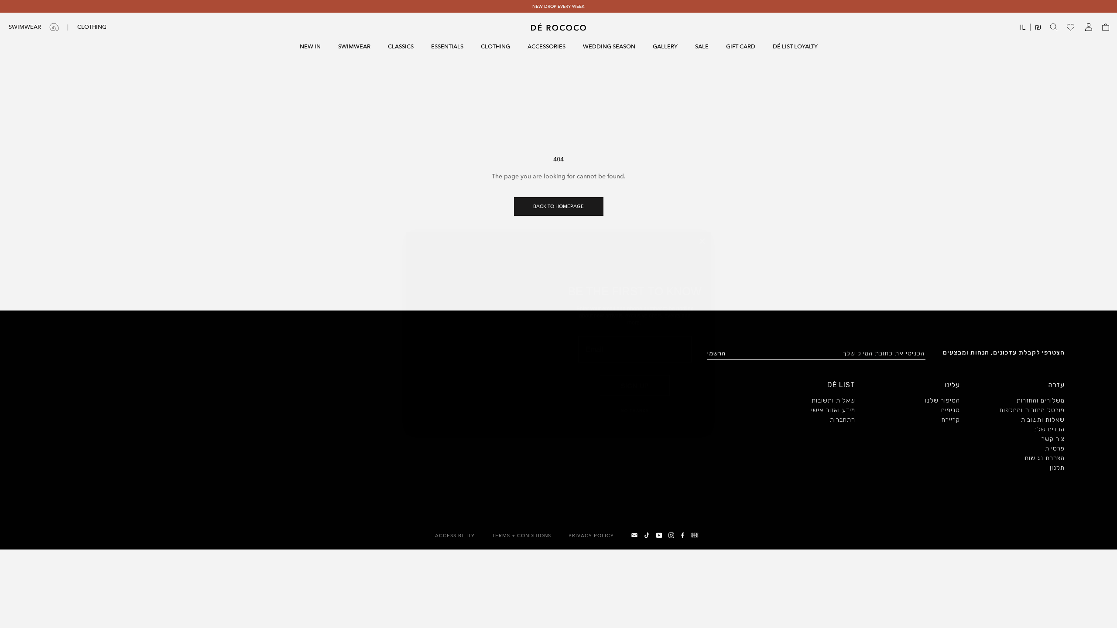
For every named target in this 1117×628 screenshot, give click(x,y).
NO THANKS (635, 400)
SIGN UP (635, 375)
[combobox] (596, 343)
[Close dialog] (702, 208)
